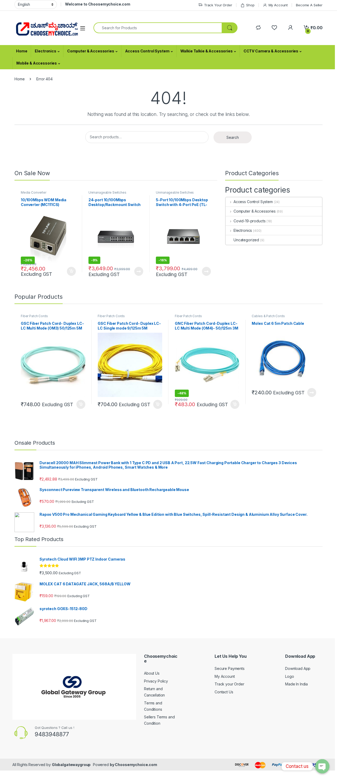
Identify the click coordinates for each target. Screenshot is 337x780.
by (112, 764)
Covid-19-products (249, 221)
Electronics (45, 51)
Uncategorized (246, 240)
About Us (152, 673)
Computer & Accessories (90, 51)
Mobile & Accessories (36, 63)
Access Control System (147, 51)
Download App (297, 668)
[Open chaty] (322, 766)
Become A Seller (309, 5)
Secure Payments (230, 668)
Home (21, 51)
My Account (278, 5)
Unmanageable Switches (107, 192)
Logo (289, 676)
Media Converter (33, 192)
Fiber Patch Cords (34, 316)
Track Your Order (218, 5)
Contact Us (224, 692)
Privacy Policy (156, 681)
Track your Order (229, 684)
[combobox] (157, 27)
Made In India (296, 684)
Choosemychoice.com (136, 764)
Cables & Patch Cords (268, 316)
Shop (250, 5)
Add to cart (71, 271)
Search (232, 137)
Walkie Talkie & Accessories (206, 51)
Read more (138, 271)
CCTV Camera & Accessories (271, 51)
